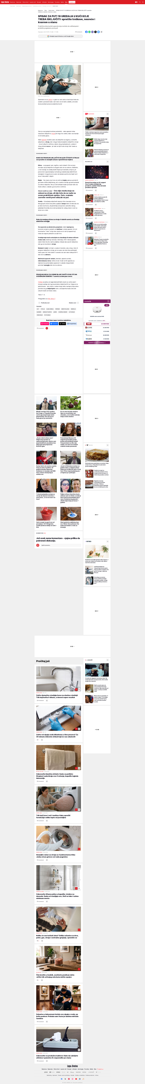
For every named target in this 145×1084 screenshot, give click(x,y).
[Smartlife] (78, 1072)
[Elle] (63, 1072)
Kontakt (72, 1075)
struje (53, 133)
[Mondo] (52, 1072)
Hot (38, 309)
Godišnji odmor (63, 312)
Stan (45, 10)
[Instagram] (72, 1078)
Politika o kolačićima (80, 1075)
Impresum (54, 1075)
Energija (73, 309)
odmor (50, 99)
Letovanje (72, 312)
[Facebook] (61, 1078)
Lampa (55, 312)
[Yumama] (91, 1072)
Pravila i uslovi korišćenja (64, 1075)
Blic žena (51, 298)
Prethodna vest (45, 302)
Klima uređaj (50, 309)
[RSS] (83, 1078)
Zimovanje (40, 315)
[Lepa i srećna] (5, 2)
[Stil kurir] (67, 1072)
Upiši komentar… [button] (46, 545)
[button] (79, 32)
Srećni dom (51, 10)
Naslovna (40, 10)
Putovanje (47, 315)
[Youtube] (76, 1078)
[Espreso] (58, 1072)
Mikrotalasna (65, 309)
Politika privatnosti (90, 1075)
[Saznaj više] (107, 114)
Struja (43, 309)
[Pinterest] (68, 1078)
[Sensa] (84, 1072)
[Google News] (79, 1078)
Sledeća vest (72, 302)
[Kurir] (46, 1072)
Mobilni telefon (47, 312)
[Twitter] (65, 1078)
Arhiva (96, 1075)
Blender (39, 312)
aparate (44, 140)
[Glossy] (72, 1072)
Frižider (40, 282)
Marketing (49, 1075)
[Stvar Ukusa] (98, 1072)
